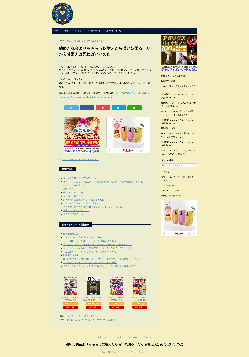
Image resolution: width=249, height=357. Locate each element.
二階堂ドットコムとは (72, 31)
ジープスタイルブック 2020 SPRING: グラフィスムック (93, 300)
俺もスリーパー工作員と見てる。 (83, 316)
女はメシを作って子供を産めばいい (80, 178)
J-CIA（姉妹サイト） (93, 31)
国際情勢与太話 (70, 233)
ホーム (57, 31)
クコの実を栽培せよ (73, 196)
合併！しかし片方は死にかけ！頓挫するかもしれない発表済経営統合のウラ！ (101, 266)
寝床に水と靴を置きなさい (76, 210)
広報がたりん (69, 189)
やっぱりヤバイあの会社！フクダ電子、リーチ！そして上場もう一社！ (97, 248)
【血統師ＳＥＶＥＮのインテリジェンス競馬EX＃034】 (90, 251)
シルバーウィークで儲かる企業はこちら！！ (84, 237)
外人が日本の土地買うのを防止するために (83, 199)
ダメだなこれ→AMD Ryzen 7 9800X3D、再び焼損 (91, 319)
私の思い (119, 31)
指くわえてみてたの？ (74, 192)
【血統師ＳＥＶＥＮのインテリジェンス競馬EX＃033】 (90, 262)
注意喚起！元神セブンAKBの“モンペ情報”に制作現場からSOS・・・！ (97, 244)
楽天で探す (70, 307)
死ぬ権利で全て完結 (73, 214)
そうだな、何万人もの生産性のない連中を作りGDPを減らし (92, 207)
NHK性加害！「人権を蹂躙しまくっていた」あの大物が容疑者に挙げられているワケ (104, 259)
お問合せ (109, 31)
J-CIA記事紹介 (167, 185)
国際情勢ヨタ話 (70, 255)
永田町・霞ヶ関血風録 (171, 195)
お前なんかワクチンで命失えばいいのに (82, 203)
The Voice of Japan (170, 190)
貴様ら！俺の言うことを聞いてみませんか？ (80, 160)
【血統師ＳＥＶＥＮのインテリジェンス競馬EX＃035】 (90, 241)
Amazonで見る (70, 304)
